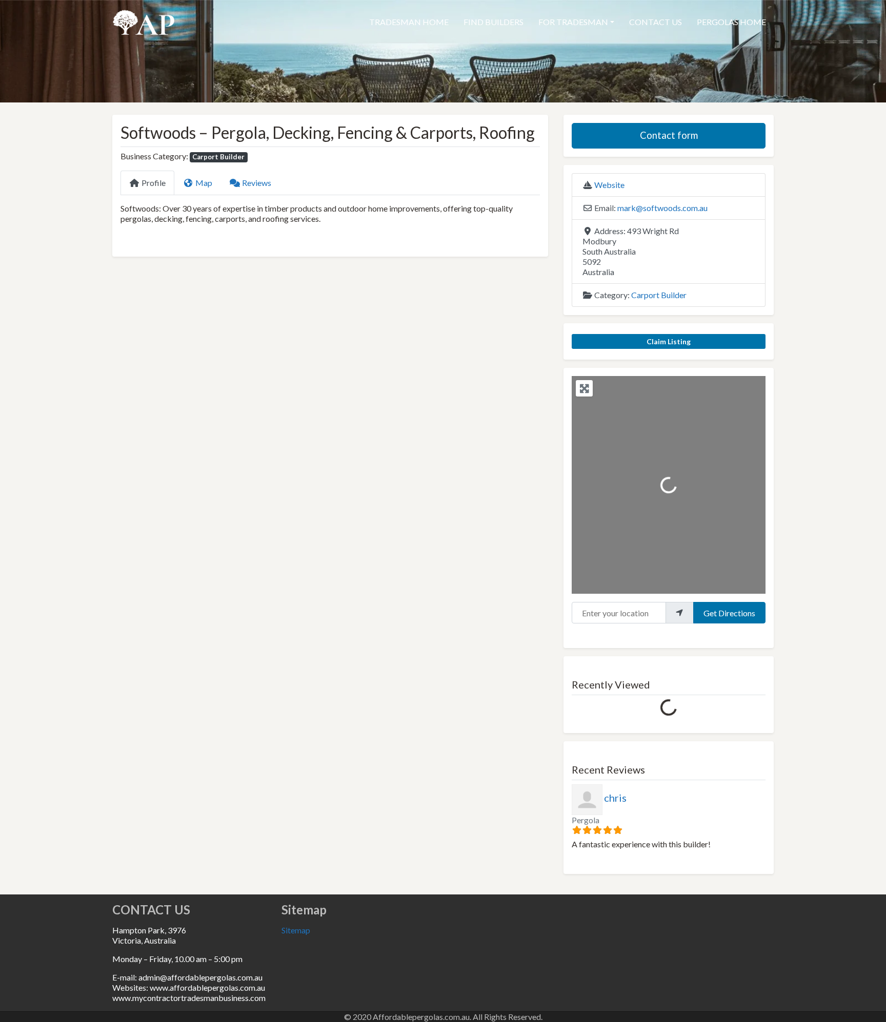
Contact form (669, 135)
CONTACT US (655, 22)
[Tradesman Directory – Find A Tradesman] (143, 20)
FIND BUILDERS (493, 22)
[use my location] (679, 612)
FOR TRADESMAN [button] (573, 22)
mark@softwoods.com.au (662, 208)
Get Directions (729, 613)
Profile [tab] (154, 182)
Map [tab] (203, 182)
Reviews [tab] (256, 182)
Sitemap (295, 930)
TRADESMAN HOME (409, 22)
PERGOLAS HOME (731, 22)
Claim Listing (669, 341)
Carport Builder (218, 157)
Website (609, 185)
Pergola (585, 820)
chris (615, 797)
